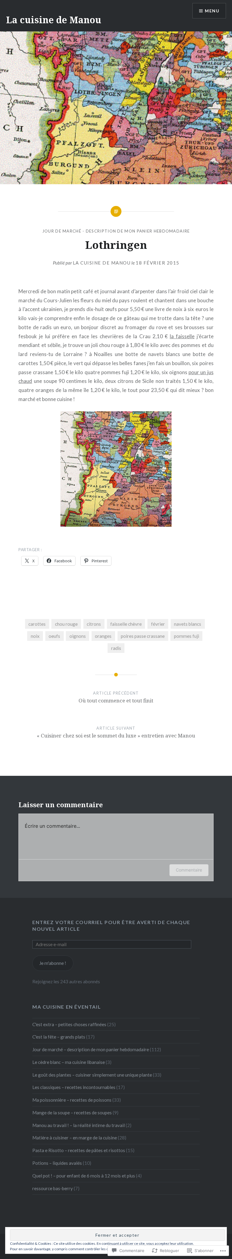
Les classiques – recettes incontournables (73, 1087)
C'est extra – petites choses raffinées (69, 1024)
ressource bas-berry (52, 1188)
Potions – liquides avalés (57, 1163)
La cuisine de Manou (53, 20)
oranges (103, 636)
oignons (77, 636)
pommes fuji (186, 636)
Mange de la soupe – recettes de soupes (72, 1112)
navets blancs (187, 624)
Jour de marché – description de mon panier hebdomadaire (90, 1049)
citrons (94, 624)
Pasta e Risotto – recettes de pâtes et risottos (78, 1150)
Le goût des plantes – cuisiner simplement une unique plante (92, 1075)
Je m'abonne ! (52, 963)
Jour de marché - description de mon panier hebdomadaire (116, 231)
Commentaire (189, 869)
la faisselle (182, 336)
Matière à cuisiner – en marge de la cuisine (74, 1137)
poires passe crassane (143, 636)
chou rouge (66, 624)
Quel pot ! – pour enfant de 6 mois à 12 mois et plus (83, 1175)
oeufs (54, 636)
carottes (37, 624)
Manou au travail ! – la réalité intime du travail (78, 1125)
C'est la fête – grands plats (58, 1036)
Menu (212, 10)
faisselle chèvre (126, 624)
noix (35, 636)
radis (116, 648)
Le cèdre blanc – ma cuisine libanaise (68, 1062)
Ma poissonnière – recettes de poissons (71, 1100)
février (158, 624)
